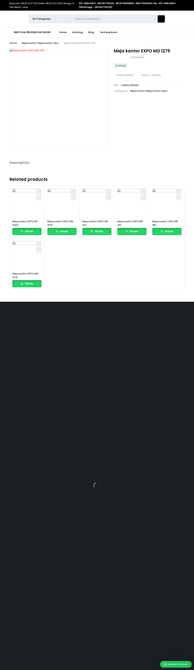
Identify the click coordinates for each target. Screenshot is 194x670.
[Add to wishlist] (123, 75)
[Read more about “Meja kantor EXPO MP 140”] (143, 197)
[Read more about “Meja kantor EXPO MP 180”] (178, 197)
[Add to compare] (150, 75)
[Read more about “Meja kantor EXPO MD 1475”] (38, 250)
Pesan (28, 231)
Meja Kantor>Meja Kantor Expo (40, 43)
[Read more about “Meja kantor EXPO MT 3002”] (38, 197)
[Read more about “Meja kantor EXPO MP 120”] (108, 197)
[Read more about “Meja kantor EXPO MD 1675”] (74, 197)
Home (13, 43)
